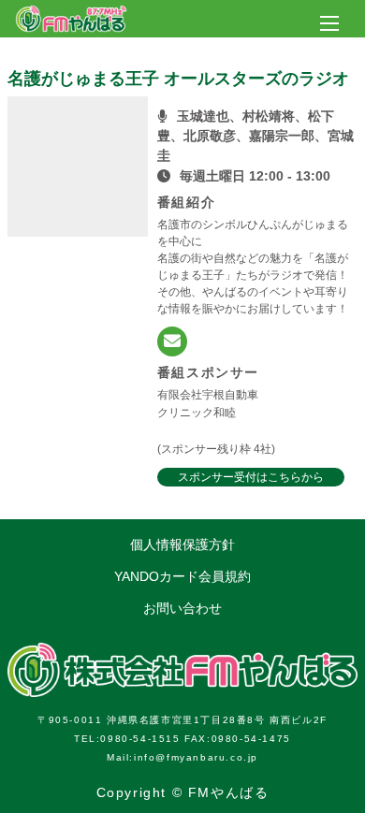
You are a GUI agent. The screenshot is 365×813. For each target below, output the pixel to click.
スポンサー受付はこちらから (251, 477)
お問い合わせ (182, 608)
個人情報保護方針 (182, 544)
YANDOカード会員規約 (182, 576)
